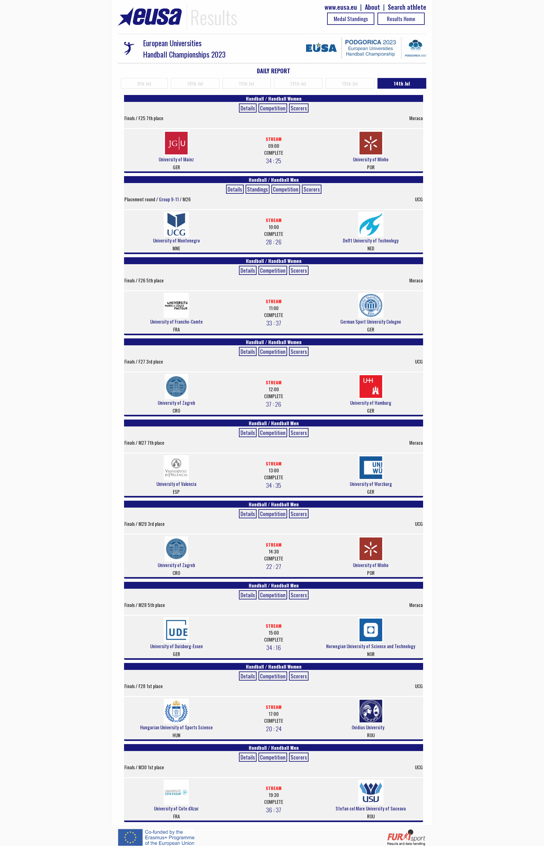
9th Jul (144, 83)
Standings (257, 189)
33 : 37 (273, 322)
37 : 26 (273, 403)
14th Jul (402, 83)
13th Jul (350, 83)
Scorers (299, 108)
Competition (273, 108)
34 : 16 (273, 647)
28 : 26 (273, 241)
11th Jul (246, 83)
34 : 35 (273, 485)
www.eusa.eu (341, 7)
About (372, 7)
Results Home (401, 19)
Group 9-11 (169, 199)
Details (248, 108)
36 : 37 (273, 809)
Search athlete (407, 7)
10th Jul (195, 83)
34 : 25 (273, 160)
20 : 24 (273, 728)
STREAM (273, 139)
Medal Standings (351, 19)
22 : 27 (273, 566)
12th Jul (298, 83)
